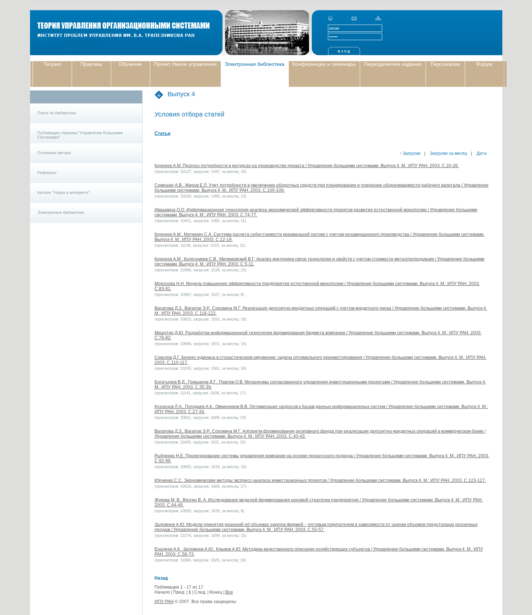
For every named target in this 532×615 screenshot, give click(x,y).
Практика (91, 64)
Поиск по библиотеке (56, 113)
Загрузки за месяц (448, 153)
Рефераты (46, 172)
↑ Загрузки (410, 153)
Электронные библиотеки (60, 212)
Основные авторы (54, 152)
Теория (52, 64)
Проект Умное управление (185, 64)
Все (229, 592)
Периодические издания (393, 64)
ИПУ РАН (164, 601)
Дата (481, 153)
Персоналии (445, 64)
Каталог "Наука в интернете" (63, 192)
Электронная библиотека (254, 64)
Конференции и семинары (324, 64)
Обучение (130, 64)
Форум (484, 64)
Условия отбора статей (189, 114)
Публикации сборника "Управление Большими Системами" (80, 135)
